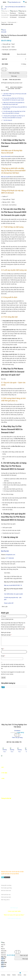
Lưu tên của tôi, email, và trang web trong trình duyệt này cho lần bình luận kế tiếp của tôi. (13, 666)
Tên (2, 649)
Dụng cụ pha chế (8, 603)
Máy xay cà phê (5, 176)
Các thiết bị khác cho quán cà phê (13, 594)
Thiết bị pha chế (12, 22)
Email (3, 656)
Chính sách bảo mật (5, 894)
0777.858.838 (10, 558)
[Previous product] (2, 26)
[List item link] (14, 835)
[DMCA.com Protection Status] (5, 877)
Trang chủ (3, 22)
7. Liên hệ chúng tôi (7, 120)
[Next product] (5, 26)
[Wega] (5, 749)
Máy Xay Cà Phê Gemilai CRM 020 (13, 582)
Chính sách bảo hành (6, 897)
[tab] (7, 87)
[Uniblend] (20, 749)
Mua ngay (14, 76)
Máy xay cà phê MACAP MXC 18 (13, 585)
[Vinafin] (12, 749)
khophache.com (10, 554)
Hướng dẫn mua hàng (6, 885)
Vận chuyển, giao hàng (6, 888)
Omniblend (17, 730)
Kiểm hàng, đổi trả (5, 899)
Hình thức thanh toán (6, 890)
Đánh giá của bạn (6, 632)
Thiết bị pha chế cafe (7, 24)
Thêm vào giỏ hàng (14, 73)
